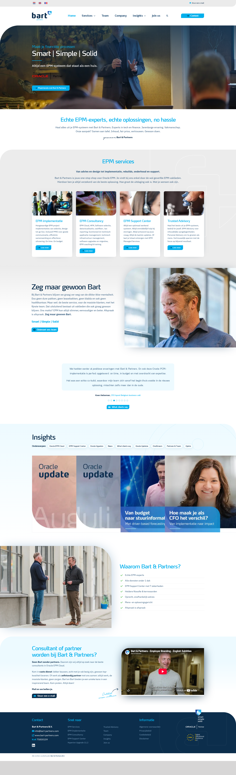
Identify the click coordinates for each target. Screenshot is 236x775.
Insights (107, 743)
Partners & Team (174, 450)
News (110, 450)
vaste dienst (45, 676)
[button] (167, 15)
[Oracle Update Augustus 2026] (73, 501)
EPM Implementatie (76, 735)
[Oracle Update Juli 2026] (118, 501)
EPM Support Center (77, 450)
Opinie (188, 450)
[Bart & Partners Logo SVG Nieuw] (42, 12)
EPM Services (74, 731)
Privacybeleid (145, 735)
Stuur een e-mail (198, 3)
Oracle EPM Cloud (56, 450)
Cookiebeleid (145, 739)
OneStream (157, 450)
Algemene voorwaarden (149, 731)
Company (107, 739)
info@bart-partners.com (47, 735)
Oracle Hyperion (96, 450)
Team (105, 735)
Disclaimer (144, 743)
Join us (106, 747)
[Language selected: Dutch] (73, 3)
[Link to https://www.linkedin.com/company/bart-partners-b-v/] (33, 749)
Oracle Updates (142, 450)
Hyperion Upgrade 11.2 (78, 747)
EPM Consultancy (75, 739)
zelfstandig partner (71, 679)
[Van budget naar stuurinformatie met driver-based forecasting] (162, 501)
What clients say (124, 450)
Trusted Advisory (110, 731)
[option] (40, 3)
